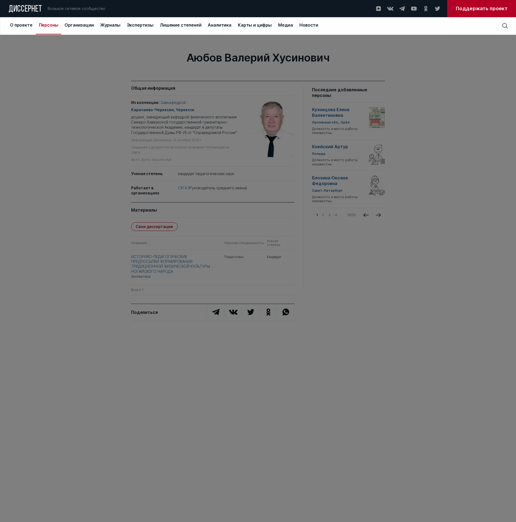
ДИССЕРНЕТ (25, 9)
